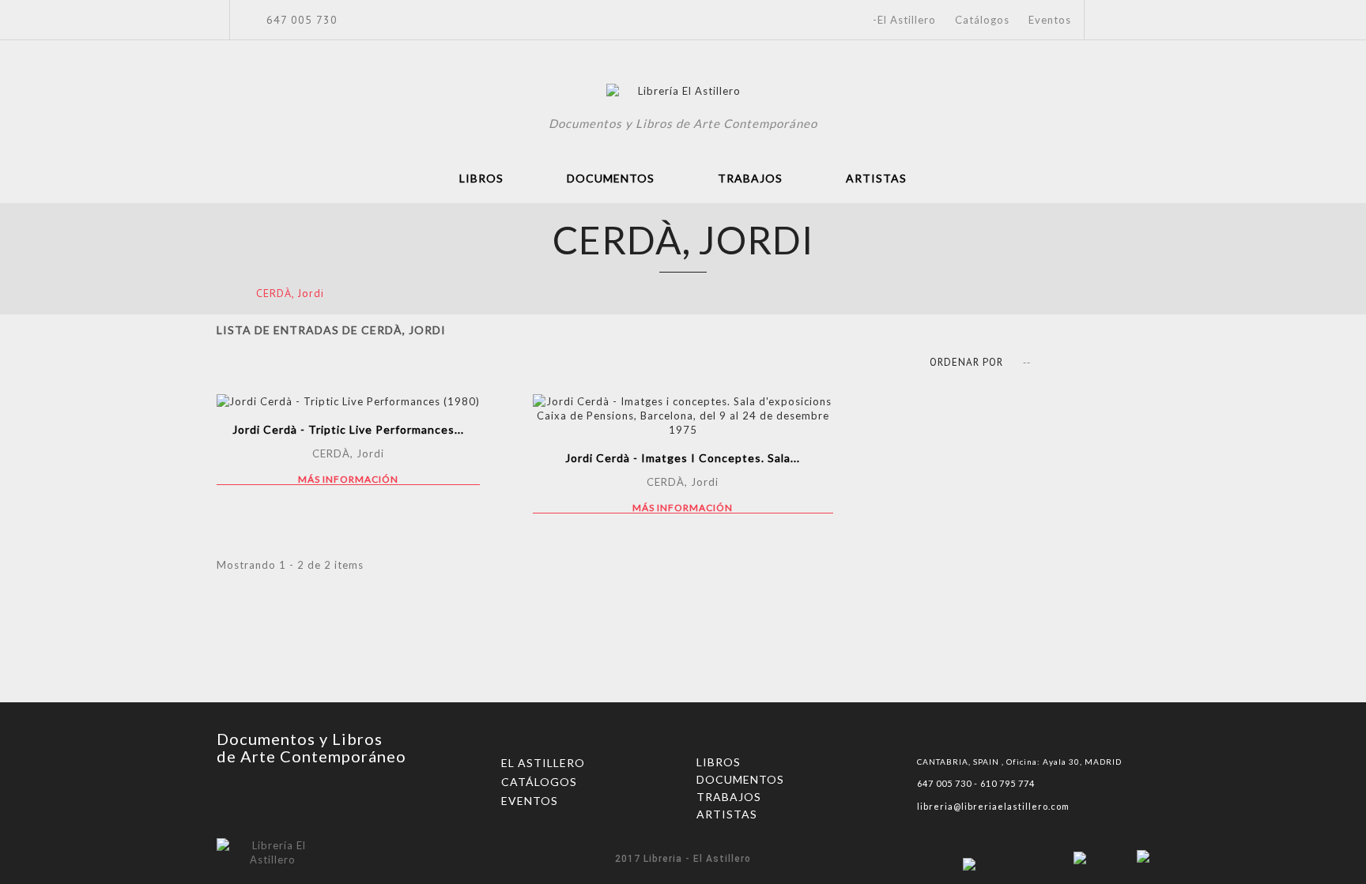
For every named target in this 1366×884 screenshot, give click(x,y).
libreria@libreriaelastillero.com (993, 806)
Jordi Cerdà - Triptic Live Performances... (348, 429)
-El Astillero (904, 19)
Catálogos (982, 19)
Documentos (611, 178)
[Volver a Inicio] (222, 292)
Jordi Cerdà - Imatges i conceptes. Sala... (682, 458)
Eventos (1049, 19)
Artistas (876, 178)
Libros (481, 178)
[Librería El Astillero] (683, 93)
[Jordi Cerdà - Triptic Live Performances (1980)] (348, 401)
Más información (348, 479)
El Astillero (543, 762)
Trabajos (750, 178)
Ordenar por (966, 362)
